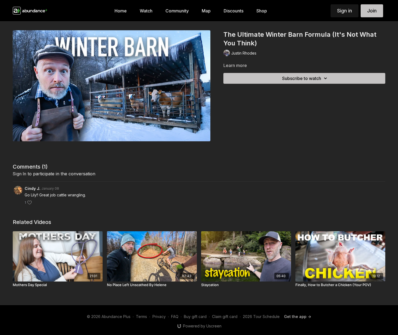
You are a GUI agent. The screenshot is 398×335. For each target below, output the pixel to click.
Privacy (159, 316)
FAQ (174, 316)
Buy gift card (195, 316)
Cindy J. (32, 188)
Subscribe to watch (301, 78)
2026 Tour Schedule (261, 316)
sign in (19, 173)
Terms (141, 316)
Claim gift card (224, 316)
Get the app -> (297, 316)
